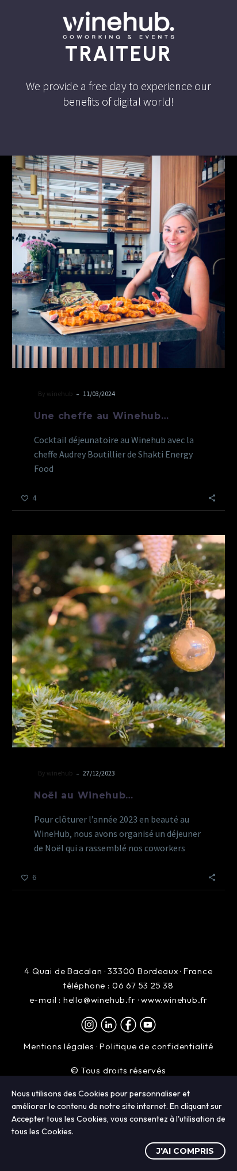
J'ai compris (185, 1151)
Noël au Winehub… (83, 795)
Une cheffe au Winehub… (101, 415)
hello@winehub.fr (99, 999)
